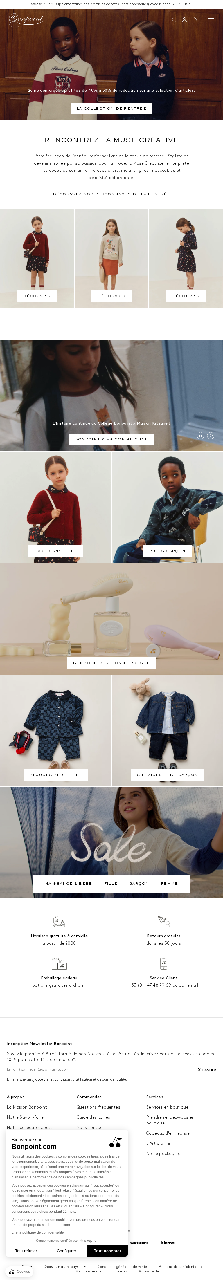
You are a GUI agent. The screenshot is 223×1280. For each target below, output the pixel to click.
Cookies (121, 1271)
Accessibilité (149, 1271)
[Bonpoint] (26, 20)
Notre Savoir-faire (25, 1117)
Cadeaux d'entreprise (168, 1133)
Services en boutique (167, 1107)
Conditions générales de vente (122, 1266)
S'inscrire (207, 1069)
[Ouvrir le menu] (211, 20)
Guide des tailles (93, 1117)
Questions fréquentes (98, 1107)
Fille (110, 884)
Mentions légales (89, 1271)
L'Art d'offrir (158, 1143)
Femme (169, 884)
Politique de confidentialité (181, 1266)
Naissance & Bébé (68, 884)
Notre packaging (163, 1154)
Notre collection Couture (32, 1127)
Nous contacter (92, 1127)
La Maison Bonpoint (27, 1107)
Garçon (139, 884)
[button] (174, 20)
